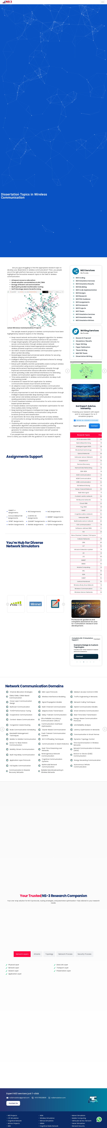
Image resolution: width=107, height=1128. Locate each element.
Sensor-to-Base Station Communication (18, 744)
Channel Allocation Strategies (21, 692)
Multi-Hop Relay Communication (22, 755)
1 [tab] (77, 661)
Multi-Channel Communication (54, 707)
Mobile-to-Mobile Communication (23, 739)
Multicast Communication (20, 707)
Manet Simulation (78, 1115)
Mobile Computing (79, 1118)
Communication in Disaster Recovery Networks (19, 771)
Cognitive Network (15, 1121)
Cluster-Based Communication (54, 730)
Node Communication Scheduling (23, 730)
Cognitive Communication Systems (52, 760)
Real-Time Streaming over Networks (52, 749)
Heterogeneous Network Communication (51, 755)
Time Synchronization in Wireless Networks (86, 744)
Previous (7, 604)
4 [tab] (87, 661)
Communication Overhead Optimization (52, 725)
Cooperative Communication (21, 715)
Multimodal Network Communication (49, 766)
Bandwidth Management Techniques (19, 734)
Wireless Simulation (47, 1118)
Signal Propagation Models (52, 702)
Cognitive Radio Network (49, 1126)
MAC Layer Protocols (49, 692)
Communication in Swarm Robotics (55, 744)
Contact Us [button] (13, 1103)
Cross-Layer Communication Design (21, 702)
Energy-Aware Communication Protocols (85, 719)
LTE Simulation (13, 1118)
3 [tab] (83, 661)
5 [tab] (90, 661)
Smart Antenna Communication (86, 711)
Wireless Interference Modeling (54, 697)
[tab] (22, 954)
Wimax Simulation (47, 1121)
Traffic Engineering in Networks (85, 697)
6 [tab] (93, 661)
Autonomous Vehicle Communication (82, 766)
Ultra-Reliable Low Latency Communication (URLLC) (51, 719)
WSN (41, 1115)
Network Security (78, 1126)
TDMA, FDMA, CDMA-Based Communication (19, 697)
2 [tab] (80, 661)
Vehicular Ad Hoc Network (81, 1121)
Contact (94, 426)
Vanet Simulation (78, 1123)
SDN (9, 1126)
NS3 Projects (12, 1115)
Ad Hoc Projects (14, 1123)
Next (63, 604)
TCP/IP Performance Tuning (20, 711)
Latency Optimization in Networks (87, 730)
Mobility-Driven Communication (22, 749)
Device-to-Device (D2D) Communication (83, 755)
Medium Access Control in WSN (86, 692)
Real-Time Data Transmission (85, 715)
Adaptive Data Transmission (52, 711)
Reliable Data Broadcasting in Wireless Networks (52, 771)
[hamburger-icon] (102, 2)
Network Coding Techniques (84, 702)
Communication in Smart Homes (86, 734)
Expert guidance (80, 426)
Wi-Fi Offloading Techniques (53, 739)
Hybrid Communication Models (85, 707)
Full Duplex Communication (20, 766)
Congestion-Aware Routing (20, 725)
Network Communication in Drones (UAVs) (87, 749)
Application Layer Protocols (20, 760)
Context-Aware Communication (22, 719)
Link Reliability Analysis (82, 725)
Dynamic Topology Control (84, 739)
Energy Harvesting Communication (87, 760)
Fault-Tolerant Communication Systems (54, 734)
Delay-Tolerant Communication (54, 715)
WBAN (42, 1123)
